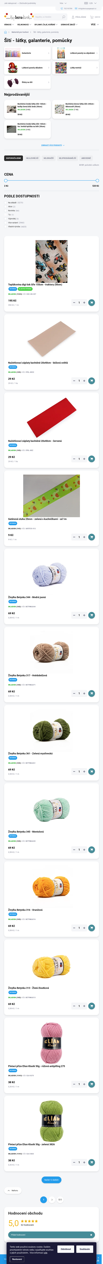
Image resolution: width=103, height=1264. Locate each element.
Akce (11, 206)
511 (60, 1199)
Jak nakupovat (10, 3)
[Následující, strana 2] (52, 1199)
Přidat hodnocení (18, 1235)
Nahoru (15, 1190)
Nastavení (17, 1259)
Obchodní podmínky (27, 3)
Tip (10, 215)
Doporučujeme (13, 158)
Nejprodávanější (67, 158)
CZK (91, 3)
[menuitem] (9, 25)
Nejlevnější (32, 158)
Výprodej (13, 219)
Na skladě (15, 203)
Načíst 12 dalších (51, 1180)
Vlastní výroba (17, 226)
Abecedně (86, 158)
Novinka (13, 210)
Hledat (63, 17)
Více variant (16, 223)
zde (45, 1253)
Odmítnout (66, 1249)
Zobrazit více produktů (51, 145)
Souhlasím (85, 1249)
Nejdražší (49, 158)
